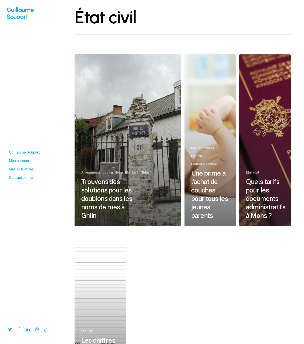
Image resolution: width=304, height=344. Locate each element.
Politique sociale (204, 164)
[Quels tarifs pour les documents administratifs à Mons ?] (265, 140)
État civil (131, 172)
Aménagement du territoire (102, 172)
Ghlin (145, 172)
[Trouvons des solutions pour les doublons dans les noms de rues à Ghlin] (128, 140)
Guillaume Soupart (20, 13)
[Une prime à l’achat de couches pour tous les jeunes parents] (210, 140)
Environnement (202, 148)
